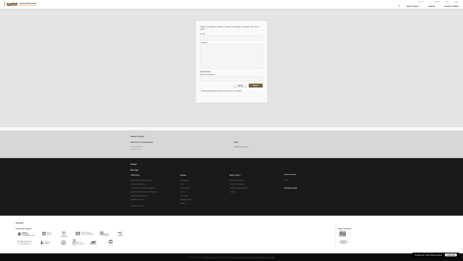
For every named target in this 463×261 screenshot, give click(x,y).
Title (181, 184)
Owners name (185, 188)
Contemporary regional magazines (143, 188)
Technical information (237, 184)
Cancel (240, 85)
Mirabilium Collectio (138, 200)
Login (456, 2)
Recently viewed (451, 6)
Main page (134, 170)
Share (447, 2)
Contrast (437, 2)
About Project (413, 6)
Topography (184, 180)
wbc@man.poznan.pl (241, 146)
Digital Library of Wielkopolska (141, 180)
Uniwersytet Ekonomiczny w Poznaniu (144, 192)
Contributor (184, 196)
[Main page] (399, 6)
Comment (204, 43)
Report (255, 85)
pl (423, 2)
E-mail (202, 34)
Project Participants (236, 180)
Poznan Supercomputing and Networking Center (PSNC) (254, 257)
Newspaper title (185, 200)
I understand (451, 255)
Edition (182, 203)
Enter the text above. (208, 74)
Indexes (431, 6)
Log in (286, 180)
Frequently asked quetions (239, 188)
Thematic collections (138, 184)
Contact (232, 192)
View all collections (137, 206)
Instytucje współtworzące (139, 196)
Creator (183, 192)
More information (436, 255)
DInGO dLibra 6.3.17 (210, 257)
